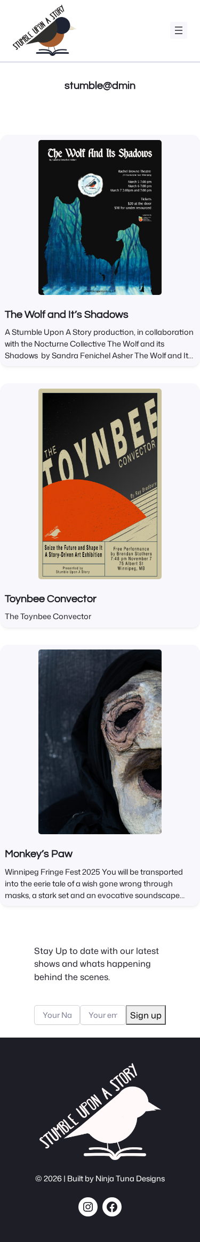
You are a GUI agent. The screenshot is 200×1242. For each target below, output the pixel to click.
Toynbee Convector (51, 599)
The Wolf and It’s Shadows (67, 314)
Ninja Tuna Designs (130, 1178)
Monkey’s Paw (39, 854)
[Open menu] (178, 30)
